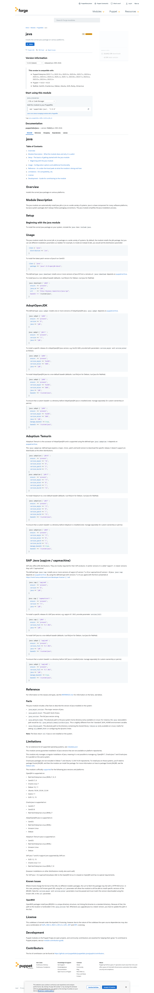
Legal (16, 988)
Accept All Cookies (109, 987)
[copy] (88, 109)
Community (80, 967)
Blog (78, 969)
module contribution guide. (54, 940)
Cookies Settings (93, 987)
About (78, 965)
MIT (69, 925)
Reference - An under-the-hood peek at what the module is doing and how (55, 168)
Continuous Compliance (43, 967)
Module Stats (105, 50)
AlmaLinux (80, 86)
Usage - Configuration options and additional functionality (49, 165)
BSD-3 (54, 925)
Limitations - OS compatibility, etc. (40, 172)
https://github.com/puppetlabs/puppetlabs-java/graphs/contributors (79, 953)
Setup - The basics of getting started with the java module (48, 157)
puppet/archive (121, 274)
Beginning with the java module (41, 161)
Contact (79, 976)
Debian (57, 86)
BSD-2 (49, 925)
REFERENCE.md (67, 695)
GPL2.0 (59, 925)
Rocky (73, 86)
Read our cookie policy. (46, 991)
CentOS (41, 86)
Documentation (62, 969)
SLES (68, 86)
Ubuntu (63, 86)
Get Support (61, 965)
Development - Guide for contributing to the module (47, 178)
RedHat (35, 86)
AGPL (44, 925)
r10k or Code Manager (36, 101)
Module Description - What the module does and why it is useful (51, 154)
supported (47, 769)
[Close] (126, 987)
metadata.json (72, 747)
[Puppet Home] (24, 969)
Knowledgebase (62, 967)
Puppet (113, 11)
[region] (77, 987)
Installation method (33, 98)
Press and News (81, 974)
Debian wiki (30, 766)
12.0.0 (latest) (31, 63)
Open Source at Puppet (64, 972)
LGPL (65, 925)
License (31, 175)
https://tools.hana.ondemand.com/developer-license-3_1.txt (48, 577)
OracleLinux (49, 86)
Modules (97, 11)
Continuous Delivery (42, 965)
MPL (75, 925)
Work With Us (80, 972)
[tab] (29, 133)
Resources (130, 11)
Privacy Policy (24, 988)
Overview (31, 151)
